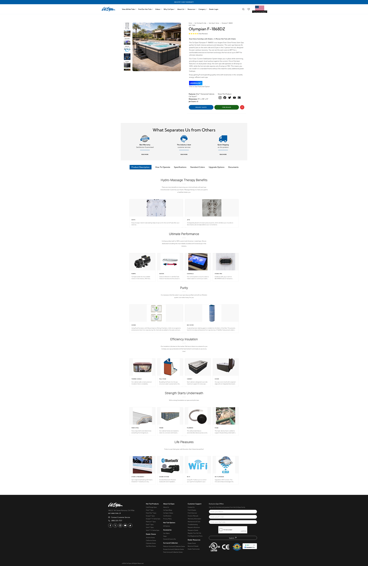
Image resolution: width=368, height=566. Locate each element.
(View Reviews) (203, 34)
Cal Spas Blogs (167, 510)
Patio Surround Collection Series (173, 552)
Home (190, 23)
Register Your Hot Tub (194, 533)
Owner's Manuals (193, 516)
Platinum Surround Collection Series (174, 546)
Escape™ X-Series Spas (153, 519)
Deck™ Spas (150, 524)
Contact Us (191, 507)
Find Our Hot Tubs (145, 9)
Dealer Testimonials (194, 549)
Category (202, 9)
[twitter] (229, 97)
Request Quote (201, 107)
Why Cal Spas (169, 9)
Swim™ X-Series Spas (152, 530)
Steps (165, 536)
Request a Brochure (194, 527)
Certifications (167, 516)
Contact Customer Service (120, 517)
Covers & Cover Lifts (169, 539)
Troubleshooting (193, 524)
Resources (191, 9)
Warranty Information (194, 519)
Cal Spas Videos (168, 513)
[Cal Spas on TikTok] (130, 525)
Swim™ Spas (150, 527)
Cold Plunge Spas (151, 507)
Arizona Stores (150, 537)
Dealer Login (213, 9)
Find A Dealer (192, 510)
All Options (166, 526)
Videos (157, 9)
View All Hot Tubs (128, 9)
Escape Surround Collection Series (173, 549)
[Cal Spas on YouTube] (125, 525)
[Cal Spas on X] (115, 525)
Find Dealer (226, 107)
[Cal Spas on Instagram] (120, 525)
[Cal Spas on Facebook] (110, 525)
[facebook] (225, 97)
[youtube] (234, 97)
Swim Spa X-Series (214, 23)
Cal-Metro (166, 533)
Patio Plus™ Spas (151, 513)
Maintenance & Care (194, 521)
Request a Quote (193, 530)
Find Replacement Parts (195, 536)
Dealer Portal (192, 543)
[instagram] (220, 97)
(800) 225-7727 (116, 521)
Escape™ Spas (150, 516)
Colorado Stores (151, 543)
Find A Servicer (192, 513)
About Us (180, 9)
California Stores (151, 540)
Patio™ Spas (149, 510)
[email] (239, 97)
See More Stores (151, 546)
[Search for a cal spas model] (243, 9)
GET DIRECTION (113, 513)
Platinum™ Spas (151, 521)
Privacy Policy (167, 519)
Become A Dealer (193, 546)
